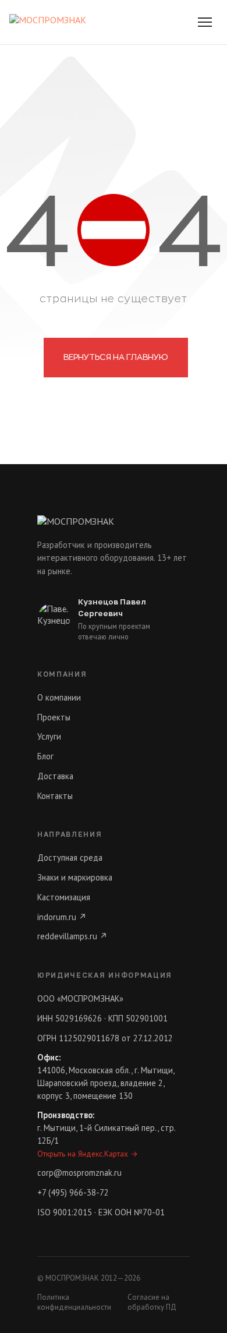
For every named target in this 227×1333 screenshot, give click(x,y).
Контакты (55, 795)
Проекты (53, 717)
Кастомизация (63, 897)
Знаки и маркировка (74, 877)
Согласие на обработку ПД (151, 1302)
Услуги (49, 736)
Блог (45, 756)
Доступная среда (69, 857)
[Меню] (205, 22)
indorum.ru (62, 916)
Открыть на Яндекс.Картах (87, 1153)
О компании (59, 697)
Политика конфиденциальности (74, 1302)
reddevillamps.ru (72, 936)
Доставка (55, 776)
